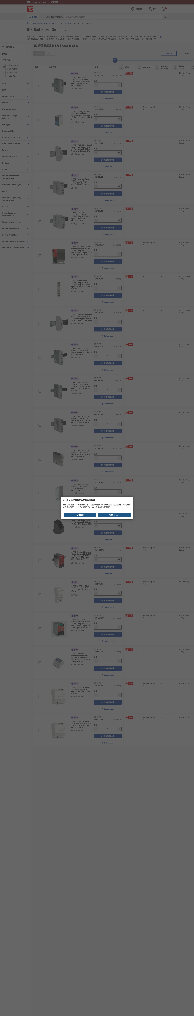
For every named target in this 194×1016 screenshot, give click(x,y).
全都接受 (80, 515)
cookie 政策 (95, 507)
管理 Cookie (114, 515)
